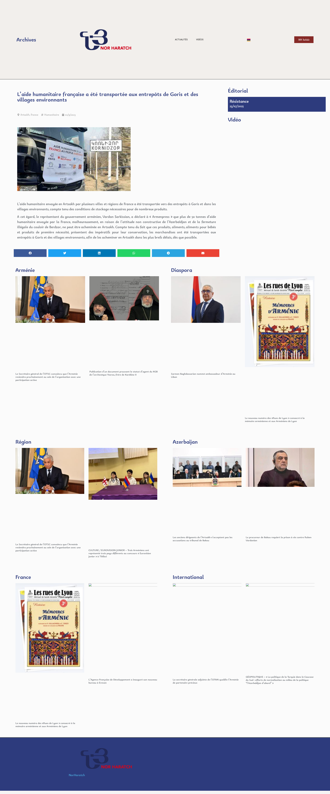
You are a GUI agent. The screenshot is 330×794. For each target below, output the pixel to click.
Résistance (239, 101)
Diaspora (181, 269)
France (34, 115)
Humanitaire (51, 115)
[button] (30, 253)
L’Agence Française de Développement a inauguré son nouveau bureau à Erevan (123, 681)
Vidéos (199, 39)
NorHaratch (77, 775)
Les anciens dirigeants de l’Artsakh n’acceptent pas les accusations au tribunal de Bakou (202, 539)
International (188, 576)
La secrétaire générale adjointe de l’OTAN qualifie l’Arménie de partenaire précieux (206, 681)
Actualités (181, 39)
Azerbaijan (185, 441)
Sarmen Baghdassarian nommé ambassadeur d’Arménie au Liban (203, 375)
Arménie (25, 269)
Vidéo (234, 119)
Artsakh (25, 115)
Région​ (23, 441)
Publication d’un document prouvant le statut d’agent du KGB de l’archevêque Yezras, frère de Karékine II (123, 373)
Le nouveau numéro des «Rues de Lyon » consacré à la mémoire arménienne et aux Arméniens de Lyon (275, 419)
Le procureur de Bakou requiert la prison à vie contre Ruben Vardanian (278, 539)
